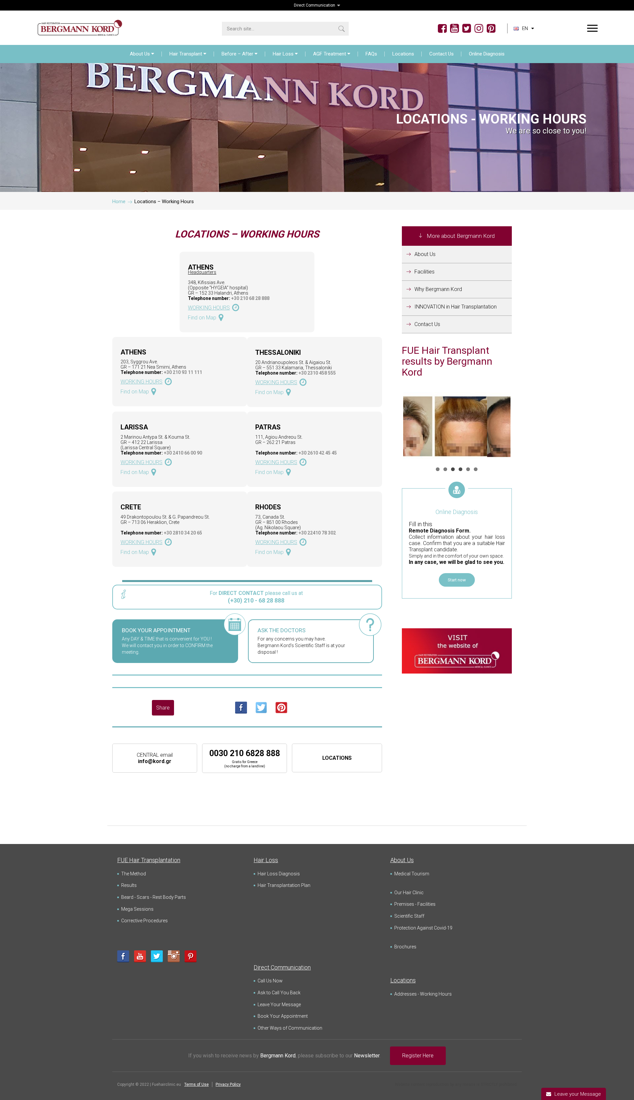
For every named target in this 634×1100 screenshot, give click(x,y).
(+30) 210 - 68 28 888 (256, 600)
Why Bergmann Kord (438, 289)
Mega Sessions (137, 909)
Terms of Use (196, 1084)
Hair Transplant (185, 54)
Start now (457, 579)
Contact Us (441, 54)
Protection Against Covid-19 (423, 928)
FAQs (371, 54)
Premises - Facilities (415, 904)
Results (129, 885)
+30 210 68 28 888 (250, 298)
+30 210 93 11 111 (183, 372)
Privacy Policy (228, 1084)
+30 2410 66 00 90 (183, 453)
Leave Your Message (279, 1004)
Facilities (424, 272)
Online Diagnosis (487, 54)
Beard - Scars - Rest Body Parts (153, 897)
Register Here (418, 1055)
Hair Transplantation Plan (284, 885)
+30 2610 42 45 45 (318, 453)
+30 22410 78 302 (317, 532)
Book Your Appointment (283, 1016)
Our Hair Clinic (409, 892)
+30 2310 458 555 (317, 373)
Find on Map (202, 317)
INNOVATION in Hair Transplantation (455, 307)
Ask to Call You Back (279, 992)
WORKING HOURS (209, 308)
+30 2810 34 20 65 (183, 532)
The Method (133, 873)
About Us (140, 54)
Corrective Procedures (144, 920)
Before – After (237, 54)
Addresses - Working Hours (423, 994)
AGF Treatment (329, 54)
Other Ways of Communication (290, 1028)
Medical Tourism (411, 873)
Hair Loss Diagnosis (279, 873)
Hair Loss (283, 54)
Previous (393, 427)
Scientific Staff (409, 916)
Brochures (405, 946)
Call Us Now (270, 980)
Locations (403, 54)
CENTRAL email (155, 758)
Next (520, 427)
